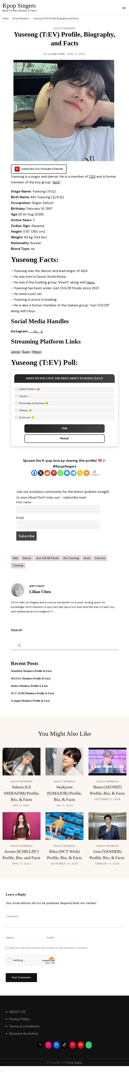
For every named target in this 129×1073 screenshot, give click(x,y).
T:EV (92, 176)
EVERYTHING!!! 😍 (29, 389)
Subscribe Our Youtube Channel (42, 169)
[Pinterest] (54, 473)
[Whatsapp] (60, 473)
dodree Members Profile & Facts (29, 685)
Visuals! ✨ (25, 396)
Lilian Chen (56, 54)
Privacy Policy (19, 1019)
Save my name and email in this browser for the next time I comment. (49, 947)
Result (64, 438)
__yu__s (36, 331)
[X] (41, 473)
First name (23, 502)
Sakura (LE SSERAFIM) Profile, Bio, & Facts (21, 793)
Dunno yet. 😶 (26, 417)
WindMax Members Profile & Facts (31, 671)
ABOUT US (17, 1012)
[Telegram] (73, 473)
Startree (100, 558)
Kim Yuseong (71, 558)
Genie (15, 351)
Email (20, 518)
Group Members (64, 28)
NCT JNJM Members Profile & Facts (32, 693)
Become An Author (23, 1033)
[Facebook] (34, 473)
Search (16, 630)
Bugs (26, 351)
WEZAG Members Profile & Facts (31, 678)
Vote (64, 428)
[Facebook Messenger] (67, 473)
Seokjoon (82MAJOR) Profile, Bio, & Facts (64, 793)
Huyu (91, 282)
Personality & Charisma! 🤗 (33, 403)
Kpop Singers (19, 5)
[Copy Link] (80, 473)
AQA (56, 182)
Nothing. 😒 (25, 410)
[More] (87, 473)
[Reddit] (47, 473)
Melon (36, 351)
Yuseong (18, 565)
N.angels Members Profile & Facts (30, 700)
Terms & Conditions (24, 1026)
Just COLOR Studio (47, 558)
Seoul (87, 558)
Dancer (27, 558)
